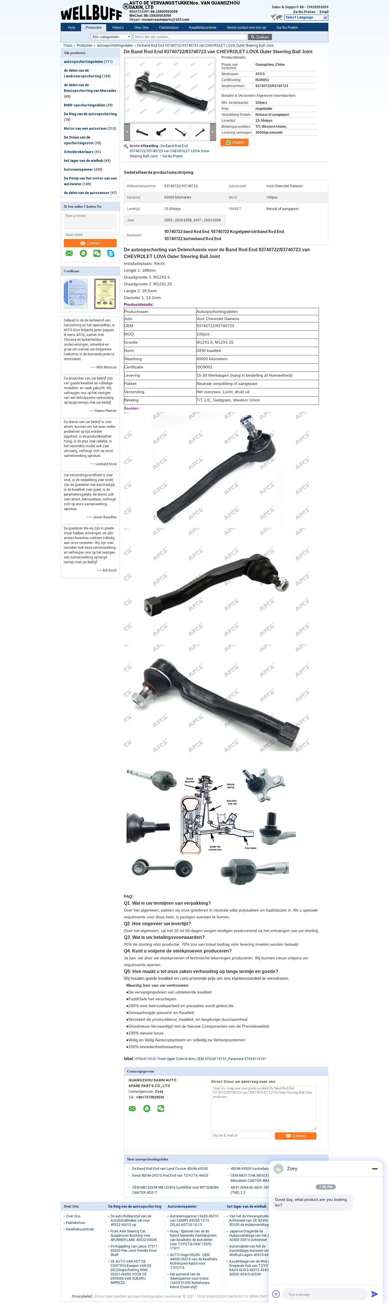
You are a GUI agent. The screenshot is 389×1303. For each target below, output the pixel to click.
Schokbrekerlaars (78, 152)
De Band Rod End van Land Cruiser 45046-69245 (170, 1169)
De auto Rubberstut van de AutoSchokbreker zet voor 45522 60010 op (130, 1220)
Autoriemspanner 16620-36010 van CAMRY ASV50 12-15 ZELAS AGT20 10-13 (194, 1220)
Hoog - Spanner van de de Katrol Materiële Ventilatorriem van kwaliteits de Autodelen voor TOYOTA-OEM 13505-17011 (193, 1239)
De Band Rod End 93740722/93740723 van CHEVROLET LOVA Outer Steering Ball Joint (169, 151)
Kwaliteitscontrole (202, 28)
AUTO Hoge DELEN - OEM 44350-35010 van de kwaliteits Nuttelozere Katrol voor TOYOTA (194, 1261)
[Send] (374, 1294)
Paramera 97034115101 (247, 1059)
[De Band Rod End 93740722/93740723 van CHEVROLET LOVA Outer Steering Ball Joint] (170, 89)
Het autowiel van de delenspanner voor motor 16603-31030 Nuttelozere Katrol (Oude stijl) (189, 1280)
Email (324, 12)
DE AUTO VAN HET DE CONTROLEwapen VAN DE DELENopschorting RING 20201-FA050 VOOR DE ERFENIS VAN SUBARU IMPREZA (130, 1272)
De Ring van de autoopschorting (90, 114)
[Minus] (374, 1168)
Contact (93, 243)
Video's (118, 28)
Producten (94, 28)
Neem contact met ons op (246, 28)
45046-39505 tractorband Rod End (257, 1169)
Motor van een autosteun (85, 129)
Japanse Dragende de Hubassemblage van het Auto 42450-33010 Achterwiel (252, 1235)
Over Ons (141, 28)
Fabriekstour (169, 28)
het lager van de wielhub (83, 161)
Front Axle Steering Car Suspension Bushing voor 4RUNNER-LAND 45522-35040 (133, 1235)
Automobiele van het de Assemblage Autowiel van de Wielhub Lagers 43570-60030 (252, 1250)
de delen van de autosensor (86, 193)
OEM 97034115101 (211, 1059)
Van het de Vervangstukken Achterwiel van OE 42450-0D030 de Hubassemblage (250, 1220)
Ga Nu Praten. (304, 12)
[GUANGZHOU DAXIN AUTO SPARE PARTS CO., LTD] (95, 11)
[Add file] (276, 1294)
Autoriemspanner (78, 170)
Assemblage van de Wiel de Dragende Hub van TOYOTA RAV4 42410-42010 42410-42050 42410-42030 (251, 1267)
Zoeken (262, 37)
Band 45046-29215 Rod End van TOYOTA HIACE (170, 1176)
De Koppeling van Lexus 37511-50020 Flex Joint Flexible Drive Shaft (134, 1250)
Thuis (67, 46)
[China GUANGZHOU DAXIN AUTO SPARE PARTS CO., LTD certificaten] (75, 308)
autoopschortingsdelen (115, 46)
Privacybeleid (82, 1296)
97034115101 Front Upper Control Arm (165, 1059)
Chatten (238, 142)
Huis (71, 28)
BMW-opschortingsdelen (84, 105)
